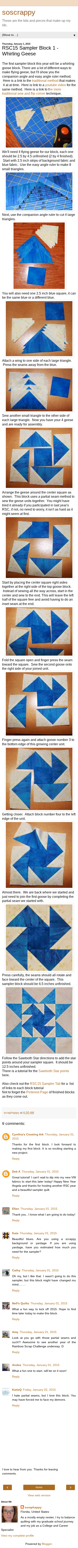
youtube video (55, 85)
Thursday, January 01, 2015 (40, 1171)
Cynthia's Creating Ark (28, 1134)
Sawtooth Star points (53, 1071)
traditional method (45, 80)
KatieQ (17, 1389)
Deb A (16, 1171)
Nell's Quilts (20, 1303)
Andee (16, 1365)
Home (39, 1487)
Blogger (47, 1544)
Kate (15, 1233)
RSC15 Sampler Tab (45, 1083)
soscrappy (18, 12)
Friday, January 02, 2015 (39, 1389)
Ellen (15, 1208)
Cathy (16, 1270)
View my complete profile (17, 1535)
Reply (16, 1158)
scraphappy (33, 1507)
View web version (39, 1495)
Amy (15, 1332)
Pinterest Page (37, 1092)
